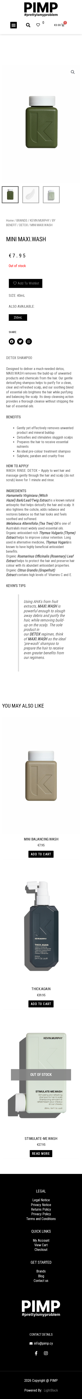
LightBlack (51, 1390)
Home (10, 220)
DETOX (23, 225)
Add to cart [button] (41, 854)
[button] (13, 25)
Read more (41, 1153)
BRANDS (21, 220)
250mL (18, 317)
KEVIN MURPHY (39, 220)
